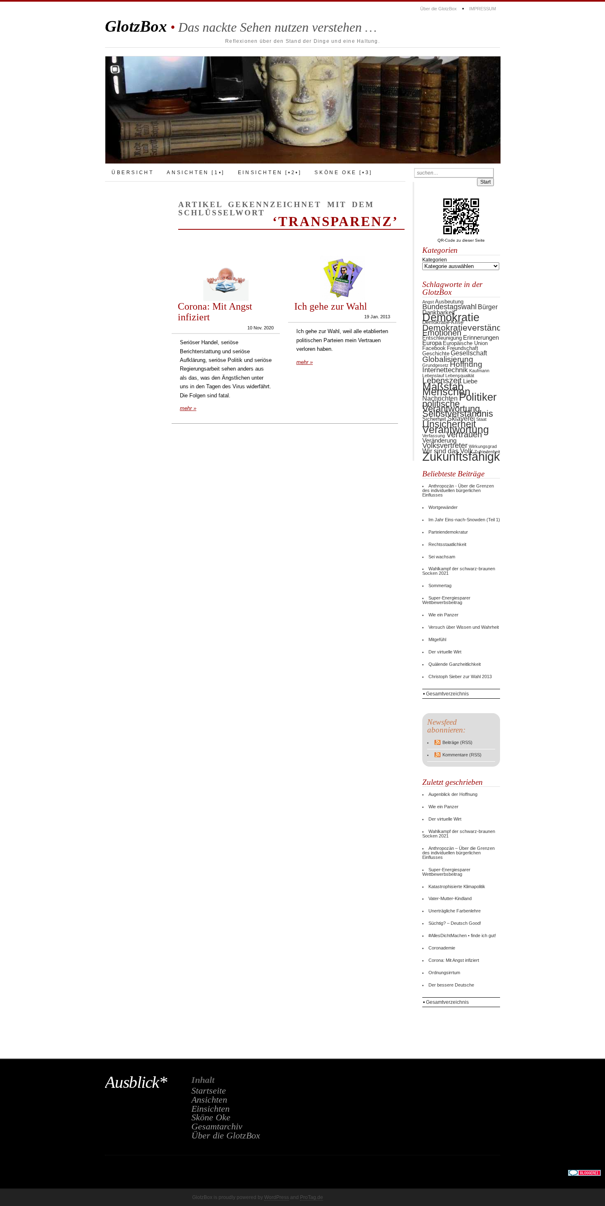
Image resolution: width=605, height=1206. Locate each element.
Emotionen (441, 332)
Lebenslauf (433, 375)
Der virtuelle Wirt (444, 651)
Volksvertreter (445, 445)
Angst (428, 301)
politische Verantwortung (451, 406)
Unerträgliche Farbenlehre (454, 910)
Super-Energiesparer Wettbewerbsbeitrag (446, 600)
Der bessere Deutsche (451, 984)
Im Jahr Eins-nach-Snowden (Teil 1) (464, 519)
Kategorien (434, 260)
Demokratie (450, 317)
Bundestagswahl (449, 306)
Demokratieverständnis (467, 327)
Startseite (208, 1091)
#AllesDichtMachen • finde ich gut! (462, 935)
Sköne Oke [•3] (343, 172)
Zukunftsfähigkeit (467, 456)
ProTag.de (311, 1197)
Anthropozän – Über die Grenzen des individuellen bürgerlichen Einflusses (458, 853)
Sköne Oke (210, 1117)
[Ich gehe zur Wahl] (342, 299)
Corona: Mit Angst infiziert (215, 312)
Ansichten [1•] (195, 172)
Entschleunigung (442, 338)
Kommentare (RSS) (462, 754)
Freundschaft (462, 348)
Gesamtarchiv (216, 1126)
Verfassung (433, 435)
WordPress (276, 1197)
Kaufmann (479, 370)
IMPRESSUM (482, 8)
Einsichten (210, 1109)
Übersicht (133, 172)
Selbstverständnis (457, 413)
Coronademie (441, 947)
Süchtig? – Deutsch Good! (454, 923)
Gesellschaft (469, 353)
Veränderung (439, 440)
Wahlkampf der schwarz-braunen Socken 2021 (458, 571)
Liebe (470, 381)
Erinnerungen (481, 337)
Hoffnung (466, 364)
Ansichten (209, 1100)
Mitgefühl (437, 639)
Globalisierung (447, 359)
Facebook (434, 348)
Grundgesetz (435, 365)
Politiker (478, 397)
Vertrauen (464, 434)
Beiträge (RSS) (457, 742)
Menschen (446, 391)
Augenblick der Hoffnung (452, 794)
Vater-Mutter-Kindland (450, 898)
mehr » (188, 408)
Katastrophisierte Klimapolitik (456, 886)
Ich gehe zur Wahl (330, 306)
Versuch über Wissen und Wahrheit (463, 627)
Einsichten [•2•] (270, 172)
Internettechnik (445, 370)
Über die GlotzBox (438, 8)
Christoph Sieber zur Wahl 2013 (460, 676)
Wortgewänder (443, 507)
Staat (481, 419)
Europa (432, 343)
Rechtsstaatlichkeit (447, 544)
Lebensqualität (459, 375)
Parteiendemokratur (448, 532)
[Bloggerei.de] (584, 1174)
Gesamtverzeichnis (447, 694)
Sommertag (439, 585)
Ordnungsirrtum (444, 972)
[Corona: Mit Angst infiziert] (226, 299)
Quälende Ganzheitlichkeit (454, 664)
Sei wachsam (441, 556)
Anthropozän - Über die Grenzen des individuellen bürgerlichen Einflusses (458, 490)
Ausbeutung (449, 302)
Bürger (488, 306)
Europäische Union (465, 343)
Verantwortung (455, 429)
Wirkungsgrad (483, 446)
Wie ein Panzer (443, 614)
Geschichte (435, 353)
